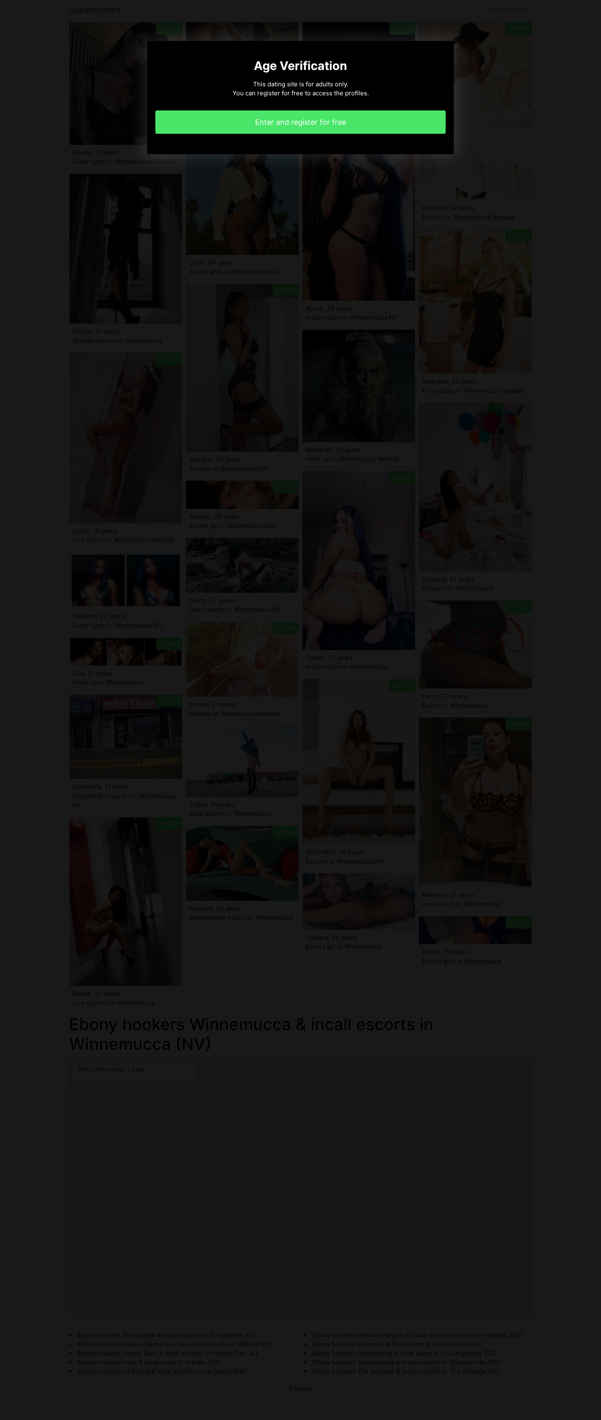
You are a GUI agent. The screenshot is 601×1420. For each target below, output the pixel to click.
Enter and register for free (300, 122)
